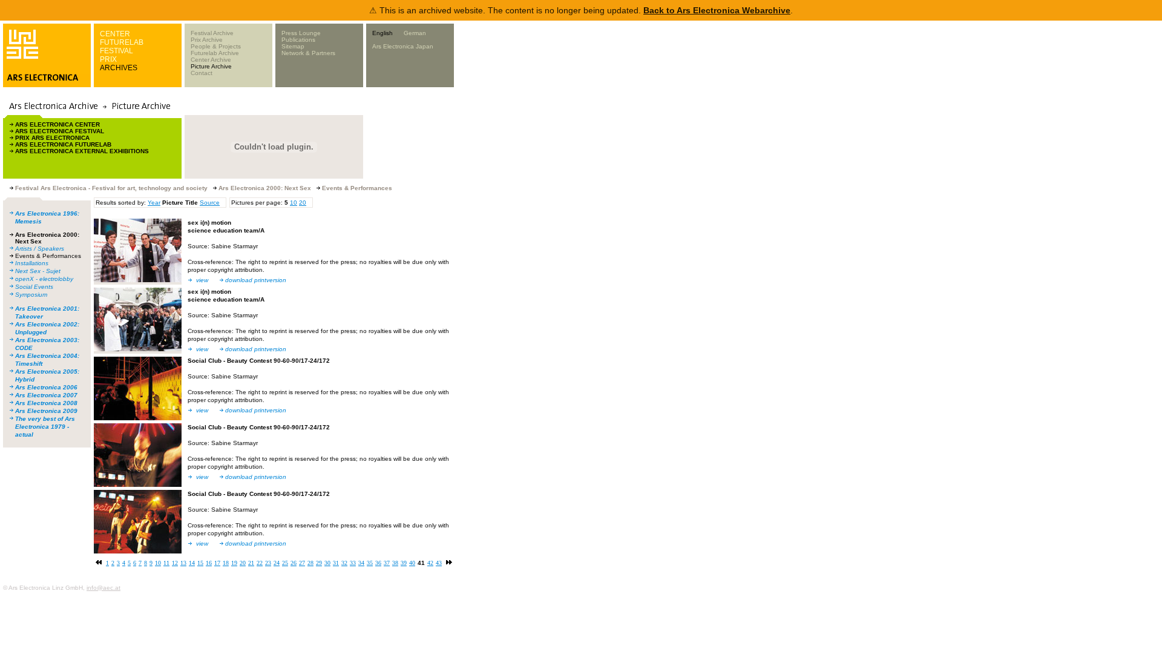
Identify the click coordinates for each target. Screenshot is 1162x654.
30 (327, 563)
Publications (298, 39)
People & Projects (216, 46)
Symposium (31, 294)
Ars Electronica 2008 (46, 403)
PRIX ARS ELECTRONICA (52, 137)
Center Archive (211, 59)
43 (439, 563)
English (382, 33)
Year (154, 202)
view (202, 280)
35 (370, 563)
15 (200, 563)
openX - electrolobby (44, 279)
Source (210, 202)
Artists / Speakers (39, 248)
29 (319, 563)
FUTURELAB (121, 42)
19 (234, 563)
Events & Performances (48, 256)
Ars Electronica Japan (402, 46)
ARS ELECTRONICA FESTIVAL (59, 131)
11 (166, 563)
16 (209, 563)
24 (277, 563)
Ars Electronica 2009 (46, 411)
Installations (31, 263)
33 (353, 563)
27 (302, 563)
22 (260, 563)
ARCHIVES (118, 68)
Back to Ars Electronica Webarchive (716, 10)
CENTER (115, 34)
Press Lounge (301, 33)
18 (226, 563)
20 (302, 202)
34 (361, 563)
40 (412, 563)
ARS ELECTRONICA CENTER (57, 124)
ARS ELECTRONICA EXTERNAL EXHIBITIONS (82, 151)
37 (387, 563)
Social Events (34, 286)
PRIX (108, 59)
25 (285, 563)
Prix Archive (207, 39)
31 (336, 563)
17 (217, 563)
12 (175, 563)
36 (378, 563)
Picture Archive (211, 66)
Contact (201, 73)
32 (344, 563)
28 (310, 563)
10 (293, 202)
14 (192, 563)
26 (293, 563)
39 (404, 563)
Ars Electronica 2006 (46, 387)
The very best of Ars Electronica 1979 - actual (45, 426)
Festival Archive (212, 33)
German (415, 33)
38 (395, 563)
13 (183, 563)
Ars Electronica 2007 (46, 395)
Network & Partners (308, 53)
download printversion (255, 280)
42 (430, 563)
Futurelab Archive (215, 53)
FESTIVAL (116, 51)
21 (251, 563)
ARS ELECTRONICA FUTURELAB (63, 144)
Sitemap (292, 46)
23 (268, 563)
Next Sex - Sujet (38, 271)
